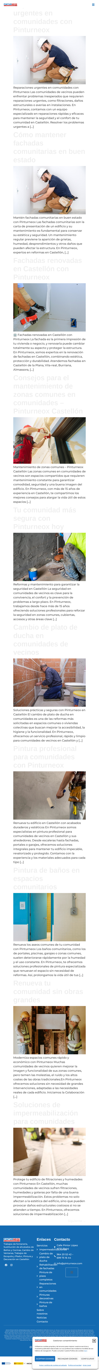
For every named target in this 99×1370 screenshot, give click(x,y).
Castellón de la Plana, (55, 1332)
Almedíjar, (12, 1331)
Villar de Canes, (32, 1340)
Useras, (29, 1338)
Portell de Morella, (14, 1336)
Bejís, (66, 1331)
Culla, (47, 1333)
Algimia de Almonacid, (88, 1330)
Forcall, (66, 1333)
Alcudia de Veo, (74, 1330)
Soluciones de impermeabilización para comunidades (45, 1113)
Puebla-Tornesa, (39, 1336)
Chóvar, (16, 1333)
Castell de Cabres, (36, 1332)
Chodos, (9, 1333)
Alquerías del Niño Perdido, (25, 1331)
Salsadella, (65, 1336)
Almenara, (16, 1331)
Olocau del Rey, (65, 1335)
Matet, (35, 1335)
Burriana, (17, 1332)
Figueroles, (62, 1333)
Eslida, (50, 1333)
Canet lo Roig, (29, 1332)
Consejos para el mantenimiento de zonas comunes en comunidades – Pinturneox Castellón (48, 394)
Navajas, (57, 1335)
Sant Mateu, (10, 1337)
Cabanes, (21, 1332)
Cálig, (24, 1332)
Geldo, (88, 1333)
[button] (94, 1341)
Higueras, (6, 1335)
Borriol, (13, 1332)
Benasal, (77, 1331)
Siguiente (77, 1221)
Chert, (93, 1332)
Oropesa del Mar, (75, 1335)
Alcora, (69, 1330)
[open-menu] (72, 1272)
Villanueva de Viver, (24, 1340)
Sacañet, (61, 1336)
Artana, (51, 1331)
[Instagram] (11, 1265)
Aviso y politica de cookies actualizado (53, 1365)
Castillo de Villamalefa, (65, 1332)
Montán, (44, 1335)
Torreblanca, (15, 1338)
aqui (85, 1351)
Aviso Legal (87, 1365)
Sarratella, (31, 1337)
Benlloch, (7, 1332)
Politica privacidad (74, 1365)
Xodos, (12, 1333)
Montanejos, (48, 1335)
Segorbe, (27, 1337)
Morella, (53, 1335)
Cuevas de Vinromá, (41, 1333)
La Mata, (32, 1335)
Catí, (71, 1332)
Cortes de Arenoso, (29, 1333)
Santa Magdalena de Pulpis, (19, 1337)
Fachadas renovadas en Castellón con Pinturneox (47, 269)
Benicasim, (86, 1331)
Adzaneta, (51, 1330)
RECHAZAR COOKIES (67, 1359)
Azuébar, (58, 1331)
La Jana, (10, 1335)
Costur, (35, 1333)
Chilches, (87, 1332)
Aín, (55, 1330)
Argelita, (47, 1331)
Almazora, (7, 1331)
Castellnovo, (47, 1332)
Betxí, (10, 1332)
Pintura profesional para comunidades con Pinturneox (45, 757)
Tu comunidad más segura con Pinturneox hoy (44, 518)
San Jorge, (85, 1336)
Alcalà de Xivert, (63, 1330)
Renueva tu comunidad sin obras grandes (48, 991)
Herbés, (92, 1333)
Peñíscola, (89, 1335)
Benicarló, (81, 1331)
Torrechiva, (20, 1338)
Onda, (69, 1335)
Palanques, (81, 1335)
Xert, (6, 1333)
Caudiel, (73, 1332)
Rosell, (57, 1336)
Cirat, (24, 1333)
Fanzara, (58, 1333)
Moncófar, (39, 1335)
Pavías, (85, 1335)
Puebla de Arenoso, (22, 1336)
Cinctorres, (20, 1333)
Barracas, (62, 1331)
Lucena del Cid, (18, 1335)
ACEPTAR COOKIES (45, 1359)
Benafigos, (73, 1331)
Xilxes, (90, 1332)
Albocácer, (58, 1330)
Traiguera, (24, 1338)
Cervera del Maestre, (80, 1332)
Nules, (60, 1335)
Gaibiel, (85, 1333)
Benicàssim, (91, 1331)
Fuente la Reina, (71, 1333)
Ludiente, (28, 1335)
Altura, (32, 1331)
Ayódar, (54, 1331)
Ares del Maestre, (42, 1331)
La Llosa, (24, 1335)
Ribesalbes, (53, 1336)
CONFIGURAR (87, 1359)
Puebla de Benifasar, (30, 1336)
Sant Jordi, (90, 1336)
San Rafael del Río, (71, 1336)
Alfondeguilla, (81, 1330)
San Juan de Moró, (79, 1336)
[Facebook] (6, 1265)
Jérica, (13, 1335)
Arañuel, (36, 1331)
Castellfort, (42, 1332)
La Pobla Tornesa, (46, 1336)
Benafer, (69, 1331)
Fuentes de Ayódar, (79, 1333)
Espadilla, (54, 1333)
